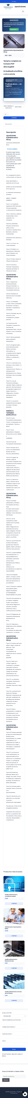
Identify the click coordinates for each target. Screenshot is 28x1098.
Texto (4, 1041)
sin (12, 814)
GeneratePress (14, 1093)
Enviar (14, 1049)
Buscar (6, 1080)
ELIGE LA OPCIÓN (7, 1012)
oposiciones (20, 6)
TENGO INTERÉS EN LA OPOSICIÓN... (12, 1020)
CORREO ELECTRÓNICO (9, 1027)
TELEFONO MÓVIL (7, 1034)
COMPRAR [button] (14, 903)
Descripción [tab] (8, 124)
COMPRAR (14, 117)
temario (18, 154)
